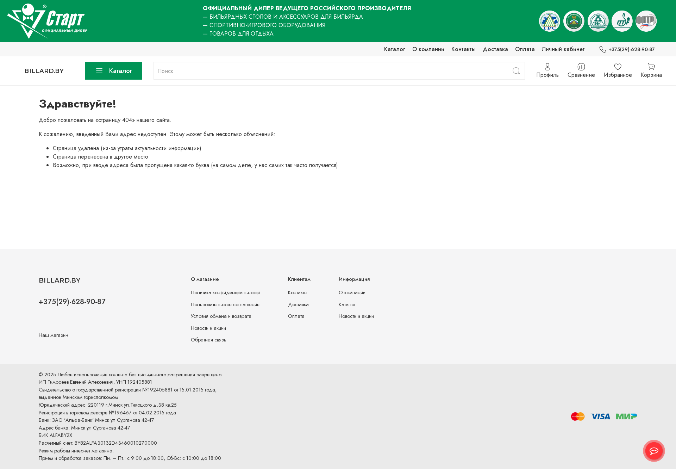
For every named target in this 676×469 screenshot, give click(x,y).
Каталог (394, 49)
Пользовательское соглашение (225, 304)
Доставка (495, 49)
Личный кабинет (563, 49)
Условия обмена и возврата (221, 316)
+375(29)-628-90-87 (631, 49)
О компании (428, 49)
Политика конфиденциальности (225, 292)
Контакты (463, 49)
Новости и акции (208, 328)
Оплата (525, 49)
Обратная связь (208, 339)
